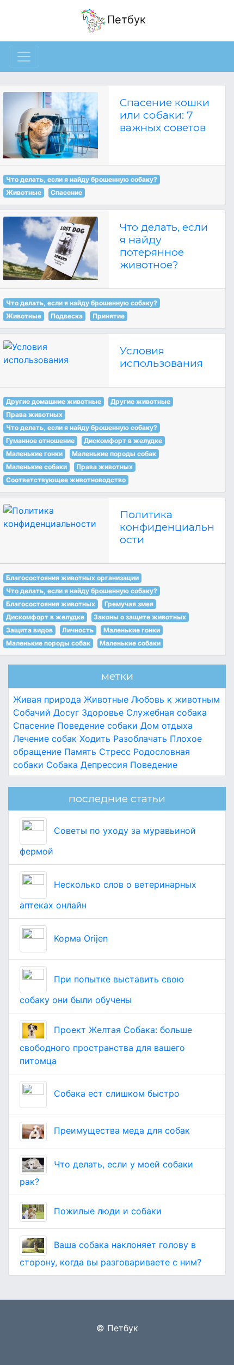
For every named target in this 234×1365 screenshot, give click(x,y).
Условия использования (161, 357)
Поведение (153, 764)
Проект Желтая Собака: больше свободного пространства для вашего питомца (106, 1045)
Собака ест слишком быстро (115, 1093)
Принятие (109, 316)
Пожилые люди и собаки (106, 1211)
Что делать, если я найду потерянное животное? (164, 245)
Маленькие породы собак (114, 454)
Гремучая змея (128, 604)
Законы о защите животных (140, 617)
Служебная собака (166, 712)
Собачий (32, 712)
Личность (78, 630)
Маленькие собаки (36, 467)
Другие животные (140, 401)
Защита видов (29, 630)
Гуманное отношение (40, 440)
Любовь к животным (175, 699)
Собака (62, 764)
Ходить (94, 738)
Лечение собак (45, 738)
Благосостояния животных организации (72, 578)
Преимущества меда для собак (120, 1130)
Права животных (34, 414)
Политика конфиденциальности (167, 527)
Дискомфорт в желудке (123, 440)
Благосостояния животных (50, 604)
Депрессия (104, 764)
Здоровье (103, 712)
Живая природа (47, 699)
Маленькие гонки (34, 454)
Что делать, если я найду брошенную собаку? (81, 179)
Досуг (66, 712)
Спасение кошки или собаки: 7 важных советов (165, 115)
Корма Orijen (79, 938)
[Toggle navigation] (24, 56)
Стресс (115, 751)
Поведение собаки (97, 725)
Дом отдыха (166, 725)
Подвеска (67, 316)
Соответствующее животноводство (66, 480)
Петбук (126, 19)
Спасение (66, 192)
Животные (23, 192)
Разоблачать (140, 738)
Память (80, 751)
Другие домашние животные (53, 401)
